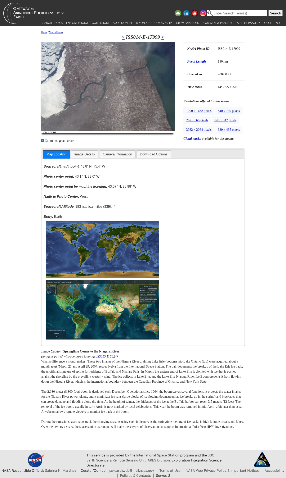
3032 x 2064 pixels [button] (198, 129)
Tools (267, 23)
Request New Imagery (217, 23)
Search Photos (52, 23)
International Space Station (157, 455)
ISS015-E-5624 (106, 356)
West (66, 196)
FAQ (277, 23)
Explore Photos (77, 23)
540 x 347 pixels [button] (225, 120)
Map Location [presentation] (56, 154)
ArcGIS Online (123, 23)
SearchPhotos (56, 32)
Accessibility (275, 470)
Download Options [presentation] (153, 154)
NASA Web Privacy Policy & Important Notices (222, 470)
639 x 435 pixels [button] (229, 129)
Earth (53, 216)
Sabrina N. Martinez (60, 470)
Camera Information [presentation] (117, 154)
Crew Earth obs (187, 23)
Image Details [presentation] (84, 154)
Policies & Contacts (135, 475)
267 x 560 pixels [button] (197, 120)
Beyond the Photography (154, 23)
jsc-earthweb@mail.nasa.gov (131, 470)
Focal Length (196, 61)
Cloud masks (192, 138)
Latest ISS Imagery (248, 23)
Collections (100, 23)
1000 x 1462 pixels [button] (198, 111)
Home (44, 32)
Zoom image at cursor (59, 140)
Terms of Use (169, 470)
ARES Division (159, 460)
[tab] (56, 154)
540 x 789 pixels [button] (229, 111)
